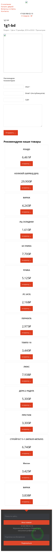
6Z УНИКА (26, 246)
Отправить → (11, 133)
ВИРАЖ (26, 197)
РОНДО (26, 149)
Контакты (5, 11)
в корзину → (26, 163)
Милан (26, 463)
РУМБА (26, 270)
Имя (27, 87)
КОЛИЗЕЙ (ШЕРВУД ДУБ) (26, 173)
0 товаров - (26, 16)
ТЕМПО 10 (26, 342)
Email (35, 93)
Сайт (27, 100)
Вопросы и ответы (8, 9)
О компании (6, 4)
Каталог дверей (7, 6)
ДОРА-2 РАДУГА (26, 391)
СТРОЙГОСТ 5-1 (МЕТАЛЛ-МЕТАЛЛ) (26, 439)
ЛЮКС (27, 366)
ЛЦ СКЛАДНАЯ (26, 221)
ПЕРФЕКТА (26, 318)
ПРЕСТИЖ (26, 415)
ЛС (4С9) (27, 294)
